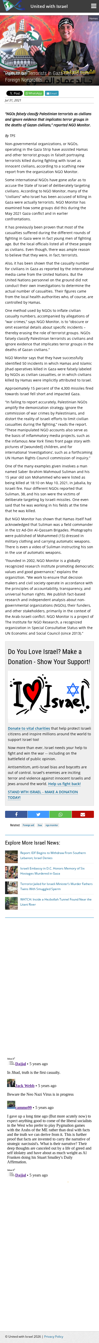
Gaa (40, 825)
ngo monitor (52, 825)
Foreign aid (28, 825)
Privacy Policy (53, 1336)
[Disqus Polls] (49, 986)
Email (53, 93)
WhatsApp (35, 93)
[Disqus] (49, 1118)
